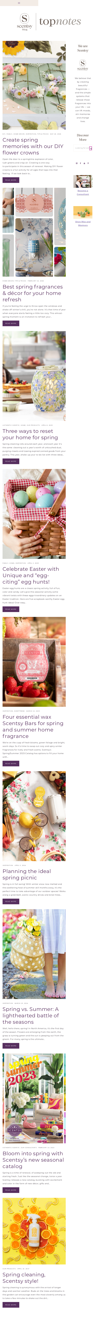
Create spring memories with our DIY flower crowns (33, 146)
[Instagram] (77, 163)
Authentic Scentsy (11, 425)
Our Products (33, 425)
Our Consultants (29, 1147)
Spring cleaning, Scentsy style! (24, 1277)
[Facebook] (81, 163)
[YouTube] (85, 163)
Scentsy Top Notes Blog (49, 21)
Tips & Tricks (43, 134)
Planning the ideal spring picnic (27, 874)
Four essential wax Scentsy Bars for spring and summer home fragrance (33, 726)
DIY (4, 134)
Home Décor (19, 134)
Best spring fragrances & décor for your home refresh (33, 293)
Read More (10, 180)
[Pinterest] (88, 163)
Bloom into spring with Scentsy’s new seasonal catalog (33, 1159)
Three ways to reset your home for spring (30, 434)
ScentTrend (19, 711)
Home (23, 425)
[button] (19, 3)
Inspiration (31, 134)
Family (9, 134)
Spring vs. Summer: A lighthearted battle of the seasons (31, 1015)
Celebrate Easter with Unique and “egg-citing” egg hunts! (31, 575)
